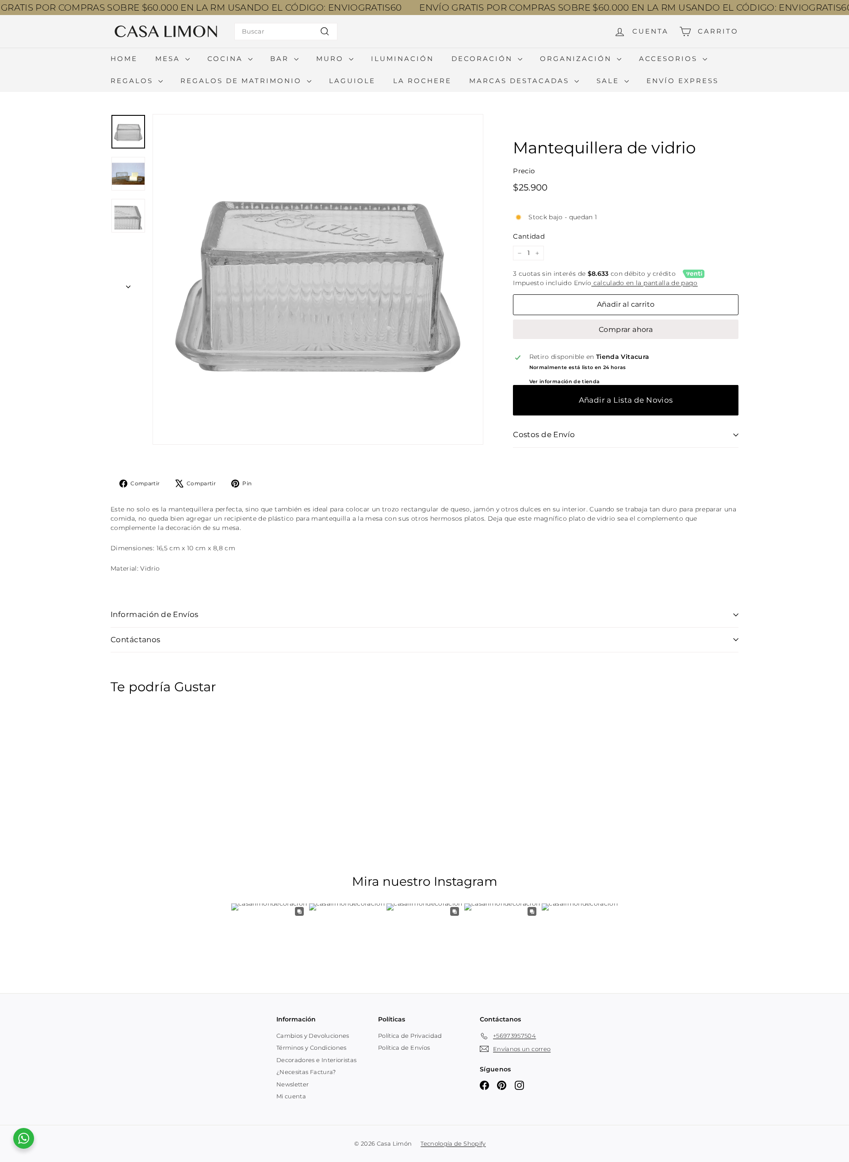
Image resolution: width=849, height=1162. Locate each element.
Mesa (169, 58)
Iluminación (402, 58)
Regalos (133, 80)
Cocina (226, 58)
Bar (281, 58)
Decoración (483, 58)
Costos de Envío (544, 434)
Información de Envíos (155, 614)
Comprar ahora (626, 329)
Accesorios (669, 58)
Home (124, 58)
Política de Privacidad (410, 1035)
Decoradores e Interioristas (316, 1059)
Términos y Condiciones (311, 1047)
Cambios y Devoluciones (312, 1035)
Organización (577, 58)
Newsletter (292, 1084)
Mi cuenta (291, 1096)
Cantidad (529, 236)
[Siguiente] (128, 284)
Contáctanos (136, 639)
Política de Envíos (404, 1047)
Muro (331, 58)
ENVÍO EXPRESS (682, 80)
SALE (609, 80)
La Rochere (422, 80)
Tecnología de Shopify (453, 1143)
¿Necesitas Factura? (306, 1071)
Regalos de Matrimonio (242, 80)
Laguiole (352, 80)
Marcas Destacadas (520, 80)
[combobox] (285, 31)
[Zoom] (318, 279)
